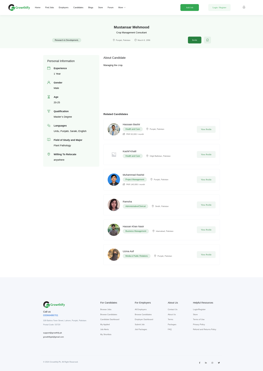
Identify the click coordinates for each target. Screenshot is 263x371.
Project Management (134, 179)
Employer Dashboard (144, 319)
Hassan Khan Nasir (133, 226)
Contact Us (172, 309)
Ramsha (127, 201)
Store (100, 7)
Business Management (135, 231)
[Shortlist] (207, 40)
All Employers (141, 309)
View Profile (206, 129)
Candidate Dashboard (109, 319)
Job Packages (141, 329)
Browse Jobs (105, 309)
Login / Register (219, 7)
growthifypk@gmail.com (53, 337)
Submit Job (140, 324)
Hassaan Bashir (131, 124)
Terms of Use (199, 319)
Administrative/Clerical (135, 206)
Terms (170, 319)
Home (37, 7)
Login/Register (199, 309)
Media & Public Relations (136, 256)
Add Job (189, 7)
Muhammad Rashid (133, 174)
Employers (63, 7)
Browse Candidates (108, 314)
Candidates (78, 7)
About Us (172, 314)
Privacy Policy (199, 324)
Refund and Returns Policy (204, 329)
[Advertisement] (161, 87)
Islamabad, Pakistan (164, 231)
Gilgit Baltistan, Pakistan (160, 156)
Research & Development (66, 40)
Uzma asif (128, 251)
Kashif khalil (129, 151)
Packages (172, 324)
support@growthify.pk (52, 333)
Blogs (90, 7)
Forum (111, 7)
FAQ (170, 329)
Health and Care (132, 129)
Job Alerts (104, 329)
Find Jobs (49, 7)
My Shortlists (105, 334)
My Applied (105, 324)
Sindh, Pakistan (162, 206)
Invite (194, 40)
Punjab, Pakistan (123, 40)
